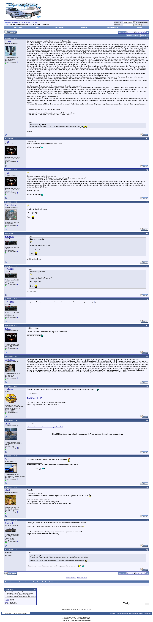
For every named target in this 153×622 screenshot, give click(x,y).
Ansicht (143, 35)
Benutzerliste (59, 27)
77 (17, 448)
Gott (7, 459)
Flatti (7, 490)
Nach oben (148, 613)
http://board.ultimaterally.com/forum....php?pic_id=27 (45, 427)
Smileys (7, 600)
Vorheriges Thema (71, 577)
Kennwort (117, 24)
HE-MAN (9, 236)
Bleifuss (9, 389)
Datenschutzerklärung (136, 613)
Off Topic (34, 22)
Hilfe (37, 27)
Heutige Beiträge (112, 27)
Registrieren (18, 27)
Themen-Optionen (132, 35)
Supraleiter (10, 205)
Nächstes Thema (82, 577)
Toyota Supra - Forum (13, 22)
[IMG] (6, 602)
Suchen (139, 27)
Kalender (84, 27)
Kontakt (112, 613)
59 (17, 541)
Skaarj (8, 41)
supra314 (10, 359)
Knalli (8, 142)
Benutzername (118, 22)
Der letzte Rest (26, 22)
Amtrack (9, 523)
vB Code (7, 599)
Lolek (8, 423)
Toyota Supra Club (122, 613)
